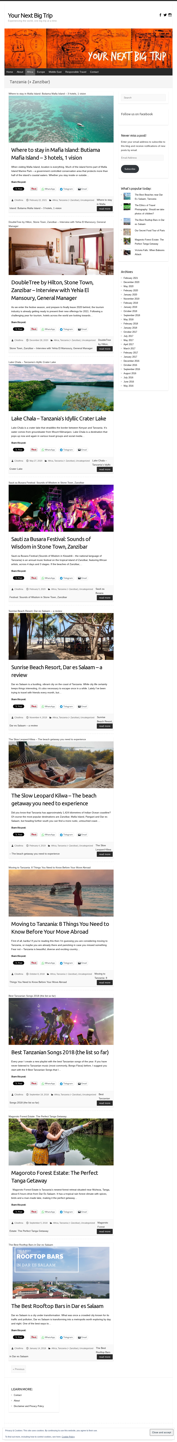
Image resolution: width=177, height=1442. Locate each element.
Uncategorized (87, 200)
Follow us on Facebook (137, 114)
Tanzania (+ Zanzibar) (69, 200)
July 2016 (128, 377)
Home (9, 71)
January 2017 (130, 356)
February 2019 (131, 303)
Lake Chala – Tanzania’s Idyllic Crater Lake (58, 418)
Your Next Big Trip (30, 15)
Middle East (55, 71)
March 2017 (129, 348)
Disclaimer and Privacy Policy (29, 1406)
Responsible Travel (75, 71)
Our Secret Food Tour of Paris (150, 230)
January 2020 (130, 294)
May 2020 (128, 286)
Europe (41, 71)
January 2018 (130, 327)
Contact (94, 71)
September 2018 (132, 315)
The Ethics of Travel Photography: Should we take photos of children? (149, 209)
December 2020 (131, 282)
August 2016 (130, 373)
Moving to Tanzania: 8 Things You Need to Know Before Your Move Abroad (60, 928)
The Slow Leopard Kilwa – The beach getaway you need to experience (53, 799)
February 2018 (131, 323)
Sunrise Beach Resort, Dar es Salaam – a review (56, 671)
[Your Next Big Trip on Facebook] (160, 15)
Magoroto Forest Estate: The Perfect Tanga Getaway (54, 1177)
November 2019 (131, 298)
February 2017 (131, 352)
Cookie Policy (68, 1437)
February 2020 (131, 290)
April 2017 (129, 344)
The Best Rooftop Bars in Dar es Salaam (57, 1306)
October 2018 (130, 311)
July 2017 (128, 336)
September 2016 (132, 369)
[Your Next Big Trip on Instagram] (170, 15)
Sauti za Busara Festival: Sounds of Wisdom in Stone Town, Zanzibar (51, 543)
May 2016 (128, 386)
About (20, 71)
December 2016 (131, 361)
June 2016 (129, 381)
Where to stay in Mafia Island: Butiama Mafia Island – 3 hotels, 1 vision (55, 154)
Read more (104, 208)
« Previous (18, 1369)
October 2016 (130, 365)
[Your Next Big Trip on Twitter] (165, 15)
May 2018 (128, 319)
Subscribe (129, 169)
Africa (30, 71)
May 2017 (128, 340)
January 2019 (130, 307)
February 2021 (131, 278)
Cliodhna (19, 200)
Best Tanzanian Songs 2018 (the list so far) (60, 1052)
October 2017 (130, 332)
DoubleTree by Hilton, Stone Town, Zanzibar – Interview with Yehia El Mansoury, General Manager (52, 290)
